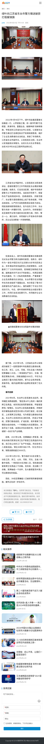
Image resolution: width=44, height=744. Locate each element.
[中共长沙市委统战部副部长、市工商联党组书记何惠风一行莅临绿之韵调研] (8, 569)
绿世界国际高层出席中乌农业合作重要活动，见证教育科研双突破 (29, 580)
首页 (3, 9)
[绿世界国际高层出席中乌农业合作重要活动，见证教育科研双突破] (8, 581)
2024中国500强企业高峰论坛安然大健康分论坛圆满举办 (29, 629)
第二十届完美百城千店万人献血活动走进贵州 (29, 592)
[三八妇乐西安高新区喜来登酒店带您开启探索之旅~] (8, 643)
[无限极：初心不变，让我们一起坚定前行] (8, 655)
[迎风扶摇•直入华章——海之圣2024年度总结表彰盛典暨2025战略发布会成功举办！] (8, 605)
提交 (22, 728)
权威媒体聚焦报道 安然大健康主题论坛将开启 (28, 665)
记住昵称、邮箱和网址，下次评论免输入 (19, 723)
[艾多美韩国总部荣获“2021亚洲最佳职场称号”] (8, 679)
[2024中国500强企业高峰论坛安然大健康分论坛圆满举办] (8, 631)
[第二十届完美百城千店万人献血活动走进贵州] (8, 593)
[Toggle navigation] (40, 3)
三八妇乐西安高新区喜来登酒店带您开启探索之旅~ (29, 641)
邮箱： (7, 713)
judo (3, 23)
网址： (7, 719)
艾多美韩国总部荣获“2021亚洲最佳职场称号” (29, 677)
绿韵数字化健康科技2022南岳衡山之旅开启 (28, 555)
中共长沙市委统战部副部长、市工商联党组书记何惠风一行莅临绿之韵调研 (29, 568)
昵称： (7, 707)
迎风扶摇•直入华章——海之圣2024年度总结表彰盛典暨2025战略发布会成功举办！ (28, 604)
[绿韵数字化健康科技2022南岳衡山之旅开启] (8, 557)
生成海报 (8, 519)
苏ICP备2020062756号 (31, 741)
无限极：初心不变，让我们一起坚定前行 (29, 653)
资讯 (26, 23)
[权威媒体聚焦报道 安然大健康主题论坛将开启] (8, 667)
